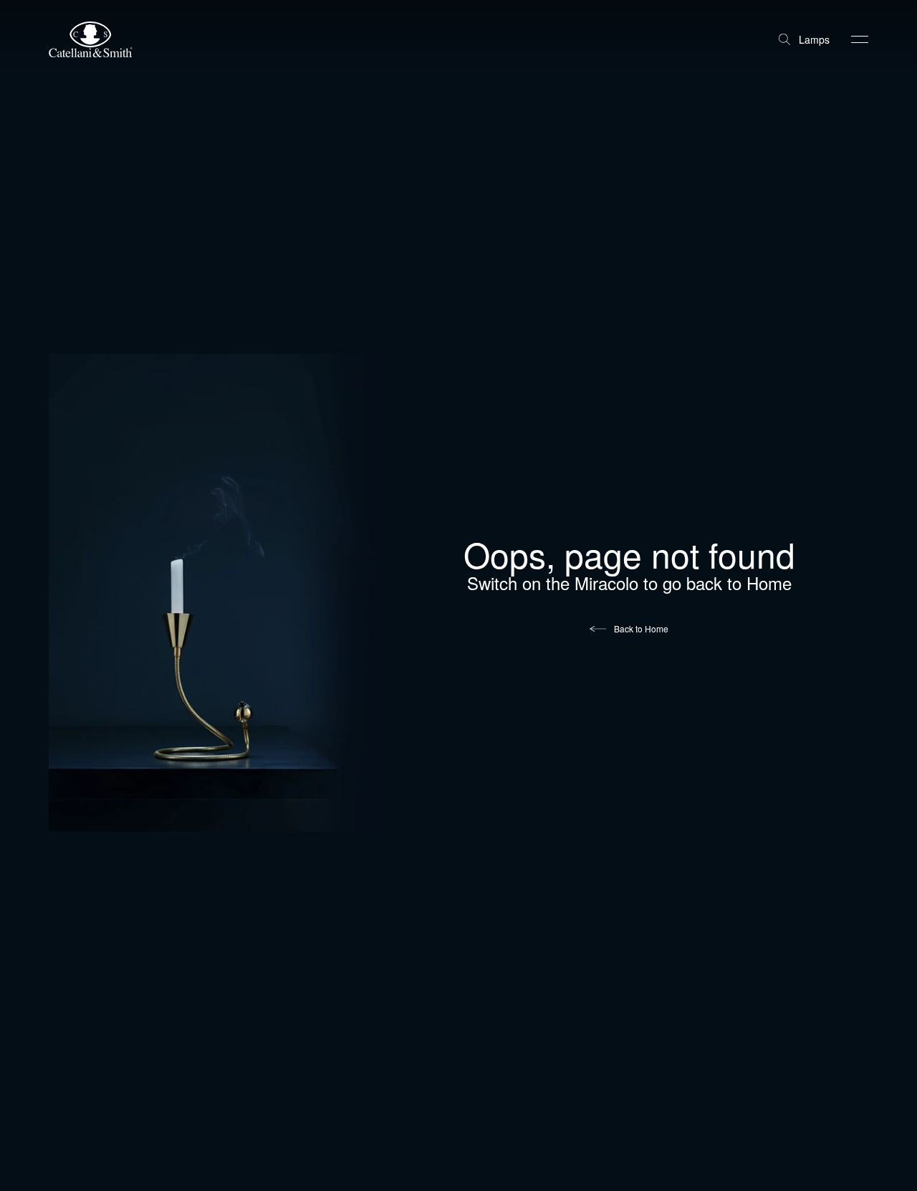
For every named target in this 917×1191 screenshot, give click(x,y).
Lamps (814, 39)
